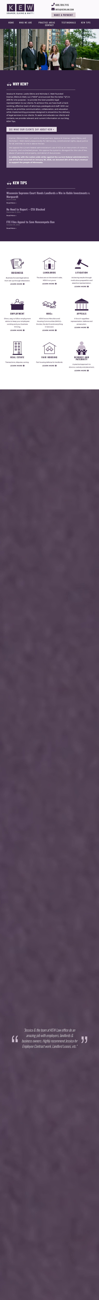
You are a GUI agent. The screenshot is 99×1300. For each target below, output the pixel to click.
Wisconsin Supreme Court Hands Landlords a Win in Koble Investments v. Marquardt (48, 195)
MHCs (49, 313)
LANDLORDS (49, 272)
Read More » (11, 203)
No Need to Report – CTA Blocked (25, 209)
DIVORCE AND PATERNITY (81, 358)
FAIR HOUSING (49, 357)
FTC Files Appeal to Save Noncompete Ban (30, 222)
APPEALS (82, 313)
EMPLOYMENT (17, 313)
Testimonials (69, 22)
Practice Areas (47, 22)
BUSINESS (17, 272)
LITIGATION (81, 272)
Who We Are (25, 22)
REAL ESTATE (17, 357)
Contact (49, 25)
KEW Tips (86, 22)
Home (11, 22)
